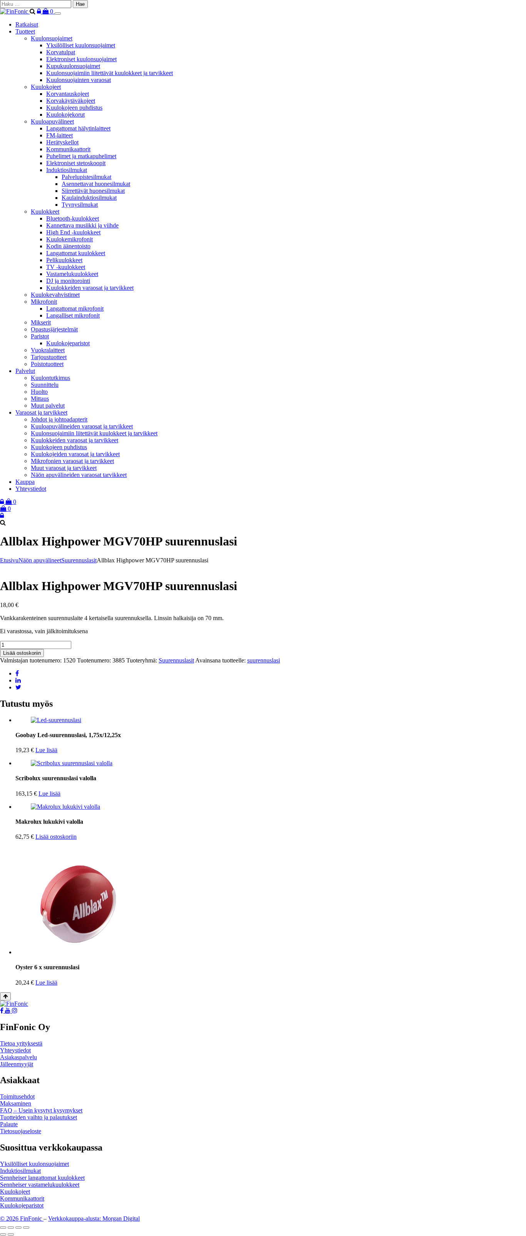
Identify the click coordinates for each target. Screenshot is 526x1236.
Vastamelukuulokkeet (72, 274)
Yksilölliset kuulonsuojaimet (80, 45)
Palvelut (25, 371)
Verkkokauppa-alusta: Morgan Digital (94, 1218)
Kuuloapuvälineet (52, 121)
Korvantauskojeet (67, 93)
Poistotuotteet (47, 364)
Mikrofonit (44, 301)
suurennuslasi (263, 660)
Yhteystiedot (30, 488)
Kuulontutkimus (50, 378)
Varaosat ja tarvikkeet (41, 412)
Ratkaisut (26, 24)
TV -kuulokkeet (65, 267)
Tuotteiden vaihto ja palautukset (38, 1117)
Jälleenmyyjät (16, 1064)
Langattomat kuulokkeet (75, 253)
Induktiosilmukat (66, 170)
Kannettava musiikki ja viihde (82, 225)
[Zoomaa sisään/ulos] (3, 1227)
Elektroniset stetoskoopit (76, 163)
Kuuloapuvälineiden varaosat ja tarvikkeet (82, 426)
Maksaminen (15, 1103)
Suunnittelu (45, 384)
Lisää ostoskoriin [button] (56, 836)
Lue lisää (46, 750)
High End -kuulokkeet (73, 232)
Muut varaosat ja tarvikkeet (64, 468)
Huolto (39, 391)
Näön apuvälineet (39, 560)
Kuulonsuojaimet (51, 38)
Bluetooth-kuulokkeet (72, 218)
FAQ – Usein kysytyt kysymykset (41, 1110)
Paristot (40, 336)
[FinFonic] (15, 11)
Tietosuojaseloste (20, 1131)
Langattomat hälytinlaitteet (78, 128)
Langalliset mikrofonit (73, 315)
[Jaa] (18, 1227)
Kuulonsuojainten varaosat (78, 80)
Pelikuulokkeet (64, 260)
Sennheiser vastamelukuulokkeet (39, 1184)
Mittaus (40, 398)
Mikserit (41, 322)
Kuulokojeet (46, 87)
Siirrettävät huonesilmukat (93, 190)
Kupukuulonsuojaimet (73, 66)
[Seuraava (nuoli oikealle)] (11, 1234)
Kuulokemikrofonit (69, 239)
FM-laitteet (59, 135)
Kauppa (25, 481)
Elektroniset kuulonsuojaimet (81, 59)
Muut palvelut (48, 405)
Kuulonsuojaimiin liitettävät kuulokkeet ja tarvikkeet (109, 73)
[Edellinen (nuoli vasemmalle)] (3, 1234)
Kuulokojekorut (65, 114)
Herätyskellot (62, 142)
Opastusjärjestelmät (54, 329)
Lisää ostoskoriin (22, 653)
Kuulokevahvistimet (55, 294)
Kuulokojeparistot (68, 343)
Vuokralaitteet (48, 350)
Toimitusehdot (17, 1096)
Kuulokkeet (45, 211)
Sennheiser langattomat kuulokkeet (42, 1177)
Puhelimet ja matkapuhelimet (81, 156)
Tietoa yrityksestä (21, 1043)
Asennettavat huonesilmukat (96, 184)
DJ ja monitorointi (68, 281)
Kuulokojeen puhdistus (74, 107)
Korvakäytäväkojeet (70, 100)
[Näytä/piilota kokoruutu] (11, 1227)
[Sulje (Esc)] (26, 1227)
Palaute (9, 1124)
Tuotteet (25, 31)
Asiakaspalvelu (18, 1057)
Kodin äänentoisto (68, 246)
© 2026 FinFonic (22, 1218)
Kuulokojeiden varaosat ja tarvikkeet (75, 454)
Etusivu (9, 560)
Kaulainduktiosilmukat (89, 197)
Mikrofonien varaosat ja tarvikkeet (72, 461)
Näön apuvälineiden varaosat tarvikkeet (79, 475)
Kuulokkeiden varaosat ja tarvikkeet (90, 287)
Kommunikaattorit (68, 149)
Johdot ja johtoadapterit (59, 419)
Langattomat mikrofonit (75, 308)
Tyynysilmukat (80, 204)
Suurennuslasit (79, 560)
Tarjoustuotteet (49, 357)
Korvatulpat (60, 52)
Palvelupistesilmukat (86, 177)
